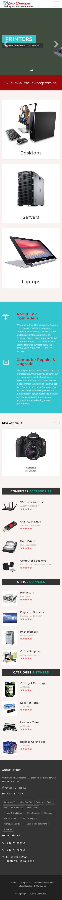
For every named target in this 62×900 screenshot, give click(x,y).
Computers (25, 883)
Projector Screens (32, 612)
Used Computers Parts (37, 824)
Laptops (8, 829)
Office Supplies (30, 651)
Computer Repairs (28, 818)
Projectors (27, 592)
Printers (50, 802)
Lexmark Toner (30, 722)
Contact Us (41, 886)
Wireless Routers (31, 502)
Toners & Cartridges (13, 813)
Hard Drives (28, 541)
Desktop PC (9, 802)
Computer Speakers (33, 560)
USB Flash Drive (30, 521)
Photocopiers (29, 631)
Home (13, 883)
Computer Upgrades (13, 824)
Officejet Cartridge (33, 683)
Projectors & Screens (13, 807)
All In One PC (26, 802)
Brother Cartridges (32, 741)
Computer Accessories (44, 883)
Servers (39, 802)
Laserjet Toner (30, 702)
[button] (4, 41)
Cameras (48, 813)
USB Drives (32, 807)
